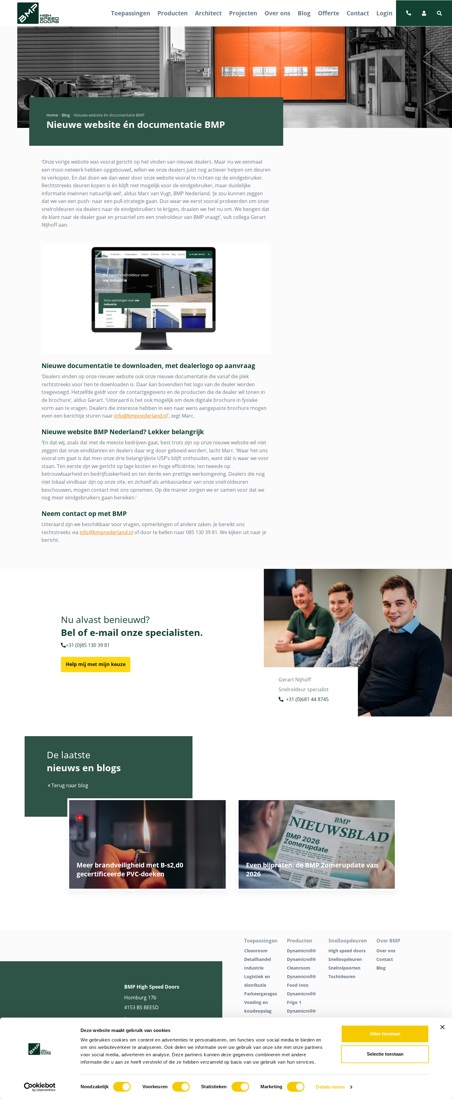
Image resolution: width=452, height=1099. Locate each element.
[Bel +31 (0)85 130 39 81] (408, 13)
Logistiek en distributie (257, 981)
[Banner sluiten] (442, 1027)
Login (384, 13)
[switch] (181, 1087)
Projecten (243, 13)
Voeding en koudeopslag (258, 1006)
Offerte (328, 13)
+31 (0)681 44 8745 (307, 699)
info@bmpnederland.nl (141, 415)
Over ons (277, 13)
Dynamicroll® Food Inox (301, 981)
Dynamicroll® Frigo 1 (301, 998)
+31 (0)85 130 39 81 (88, 645)
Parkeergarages (260, 994)
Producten (172, 13)
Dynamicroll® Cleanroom (301, 963)
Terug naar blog (69, 785)
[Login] (424, 13)
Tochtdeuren (341, 976)
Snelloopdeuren (345, 959)
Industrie (254, 968)
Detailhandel (257, 959)
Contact (358, 13)
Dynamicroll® (301, 951)
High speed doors (347, 951)
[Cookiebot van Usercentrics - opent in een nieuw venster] (40, 1087)
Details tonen (330, 1086)
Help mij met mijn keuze (95, 664)
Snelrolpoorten (344, 968)
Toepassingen (130, 13)
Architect (208, 13)
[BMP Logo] (38, 13)
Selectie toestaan (385, 1054)
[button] (439, 13)
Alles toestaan (385, 1033)
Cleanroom (256, 951)
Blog (304, 13)
